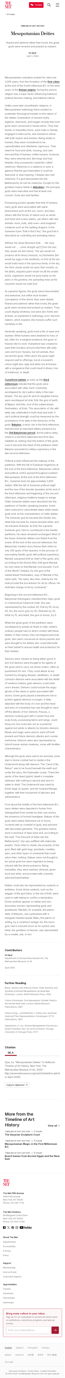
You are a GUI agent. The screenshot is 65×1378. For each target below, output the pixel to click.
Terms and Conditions (17, 1371)
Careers (7, 1289)
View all (52, 1126)
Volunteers (8, 1293)
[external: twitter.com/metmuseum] (8, 1227)
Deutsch (20, 1355)
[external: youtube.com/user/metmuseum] (26, 1227)
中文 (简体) (52, 1355)
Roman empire (27, 89)
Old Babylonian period (22, 432)
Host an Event (9, 1272)
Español (20, 1347)
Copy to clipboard (15, 1085)
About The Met (10, 1237)
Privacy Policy (33, 1371)
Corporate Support (12, 1276)
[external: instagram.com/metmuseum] (17, 1227)
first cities (54, 81)
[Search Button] (49, 5)
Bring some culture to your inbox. (25, 1313)
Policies (7, 1251)
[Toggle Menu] (57, 5)
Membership (9, 1267)
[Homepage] (8, 5)
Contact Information (48, 1371)
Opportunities (10, 1284)
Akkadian (38, 187)
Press (6, 1255)
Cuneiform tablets (15, 379)
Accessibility (9, 1246)
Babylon (16, 424)
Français (46, 1347)
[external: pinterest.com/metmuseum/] (12, 1227)
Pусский (9, 1362)
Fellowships (9, 1298)
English (8, 1347)
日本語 (31, 1355)
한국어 (40, 1355)
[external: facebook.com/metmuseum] (4, 1227)
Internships (8, 1302)
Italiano (8, 1355)
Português (33, 1347)
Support (7, 1263)
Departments (9, 1242)
